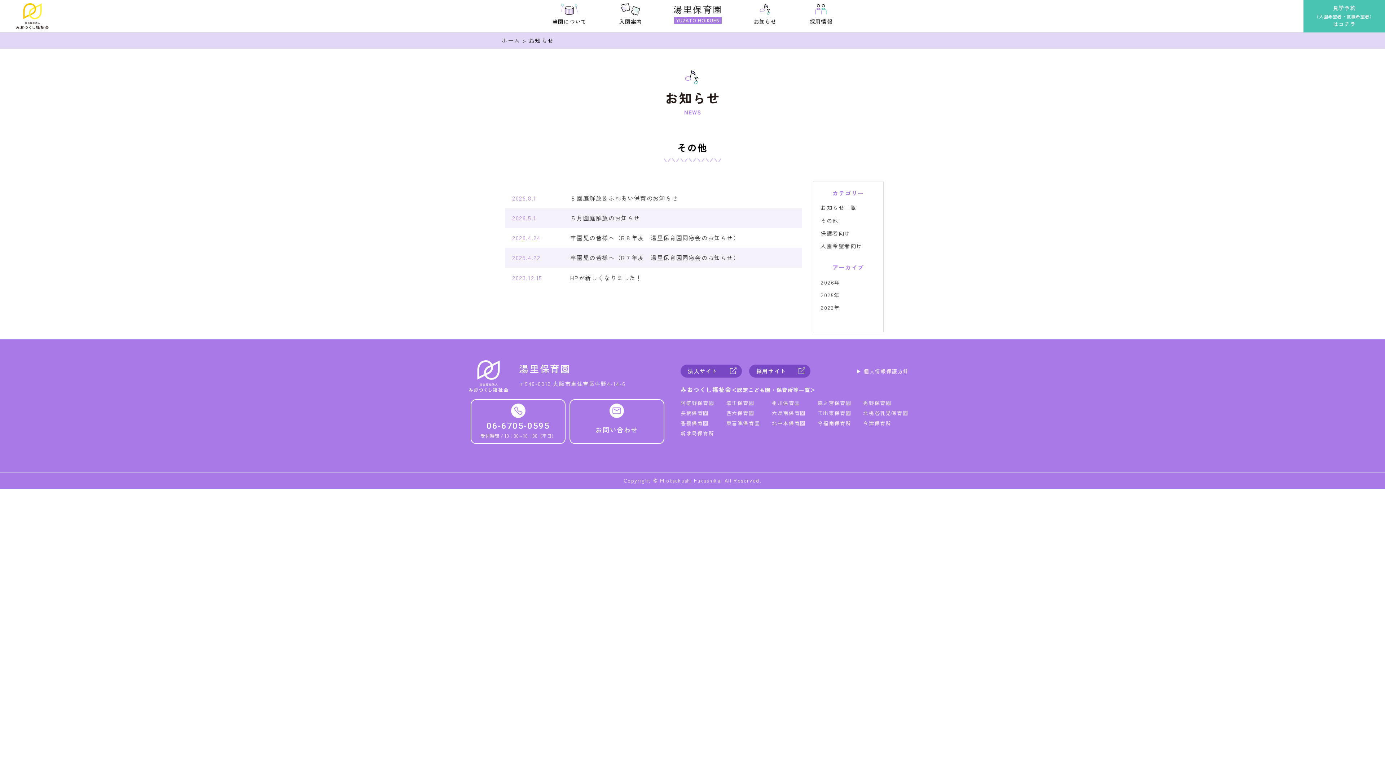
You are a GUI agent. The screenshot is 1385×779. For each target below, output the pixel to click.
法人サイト (703, 371)
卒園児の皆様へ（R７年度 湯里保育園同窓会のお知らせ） (654, 257)
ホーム (510, 40)
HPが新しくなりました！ (606, 277)
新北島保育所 (698, 433)
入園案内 (630, 21)
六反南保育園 (789, 413)
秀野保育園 (877, 402)
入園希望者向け (841, 246)
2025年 (830, 295)
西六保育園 (740, 413)
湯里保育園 (740, 402)
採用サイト (771, 371)
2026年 (830, 282)
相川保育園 (786, 402)
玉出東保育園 (835, 413)
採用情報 (821, 21)
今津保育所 (877, 423)
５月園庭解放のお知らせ (605, 218)
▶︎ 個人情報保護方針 (882, 371)
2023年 (830, 307)
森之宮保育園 (835, 402)
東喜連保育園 (743, 423)
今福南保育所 (835, 423)
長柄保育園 (695, 413)
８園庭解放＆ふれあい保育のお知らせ (624, 198)
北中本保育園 (789, 423)
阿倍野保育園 (698, 402)
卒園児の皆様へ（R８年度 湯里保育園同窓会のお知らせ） (654, 237)
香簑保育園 (695, 423)
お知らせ (765, 21)
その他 (830, 220)
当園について (570, 21)
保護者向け (835, 233)
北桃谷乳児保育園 (885, 413)
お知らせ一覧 (839, 207)
